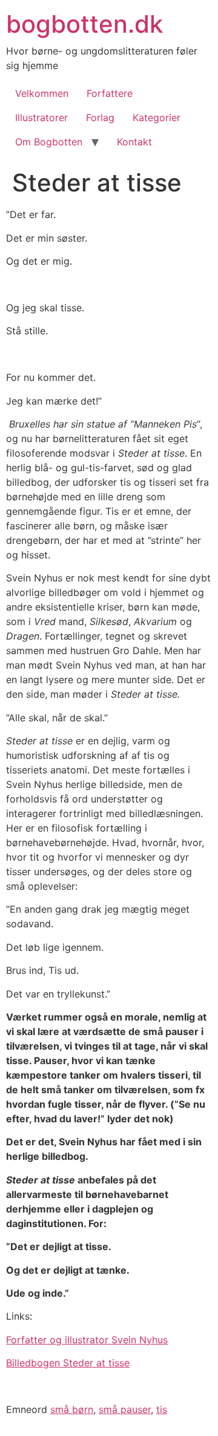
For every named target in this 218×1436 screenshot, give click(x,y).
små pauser (125, 1409)
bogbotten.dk (84, 24)
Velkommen (41, 93)
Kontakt (134, 142)
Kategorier (156, 117)
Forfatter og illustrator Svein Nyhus (87, 1340)
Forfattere (110, 93)
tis (161, 1409)
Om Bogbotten (48, 142)
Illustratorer (41, 117)
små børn (71, 1409)
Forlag (100, 117)
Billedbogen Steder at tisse (68, 1363)
